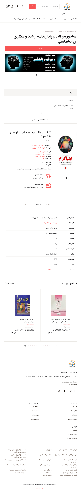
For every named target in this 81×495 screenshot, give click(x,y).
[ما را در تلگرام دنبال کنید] (64, 391)
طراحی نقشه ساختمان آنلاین (68, 449)
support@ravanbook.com (69, 382)
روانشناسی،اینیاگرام (51, 270)
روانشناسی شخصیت (46, 18)
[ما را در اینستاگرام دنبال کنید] (59, 391)
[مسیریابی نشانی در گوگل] (22, 6)
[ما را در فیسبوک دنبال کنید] (74, 391)
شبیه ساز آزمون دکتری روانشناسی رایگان (18, 456)
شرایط (75, 430)
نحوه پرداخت (35, 410)
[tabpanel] (40, 51)
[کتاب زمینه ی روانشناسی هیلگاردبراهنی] (22, 305)
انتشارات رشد (30, 324)
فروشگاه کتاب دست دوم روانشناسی (69, 461)
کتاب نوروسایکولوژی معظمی (68, 475)
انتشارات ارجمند (40, 156)
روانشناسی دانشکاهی (59, 18)
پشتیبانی (74, 414)
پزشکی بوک (48, 470)
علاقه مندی (42, 119)
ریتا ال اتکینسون (29, 326)
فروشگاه (70, 18)
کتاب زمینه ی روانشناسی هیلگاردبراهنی (26, 321)
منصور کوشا (66, 326)
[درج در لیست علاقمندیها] (12, 333)
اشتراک (33, 119)
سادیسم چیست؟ (20, 472)
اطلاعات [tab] (49, 204)
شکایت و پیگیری (72, 434)
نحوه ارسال (35, 414)
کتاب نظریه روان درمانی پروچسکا (15, 459)
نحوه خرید (36, 406)
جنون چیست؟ (47, 449)
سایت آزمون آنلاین (46, 465)
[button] (12, 6)
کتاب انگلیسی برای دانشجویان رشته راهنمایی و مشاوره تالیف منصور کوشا (60, 322)
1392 (42, 158)
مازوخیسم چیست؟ (45, 459)
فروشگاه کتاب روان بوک (38, 147)
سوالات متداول (72, 419)
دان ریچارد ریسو (40, 151)
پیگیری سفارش (34, 419)
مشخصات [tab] (38, 204)
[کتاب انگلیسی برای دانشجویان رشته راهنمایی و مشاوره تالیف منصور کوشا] (58, 305)
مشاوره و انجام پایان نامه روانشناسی (69, 466)
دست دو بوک (47, 475)
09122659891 (73, 385)
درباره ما (74, 406)
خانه (75, 18)
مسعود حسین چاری (40, 153)
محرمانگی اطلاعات (72, 438)
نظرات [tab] (27, 204)
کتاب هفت (48, 472)
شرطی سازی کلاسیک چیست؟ (16, 465)
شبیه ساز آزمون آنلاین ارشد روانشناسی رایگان (17, 451)
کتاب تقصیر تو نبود (71, 470)
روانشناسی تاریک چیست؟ (17, 470)
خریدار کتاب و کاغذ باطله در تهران (66, 454)
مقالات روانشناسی (46, 454)
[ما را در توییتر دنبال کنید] (71, 391)
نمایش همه (10, 283)
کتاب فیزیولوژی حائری (70, 472)
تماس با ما (74, 410)
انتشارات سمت (66, 324)
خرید (40, 48)
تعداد (71, 108)
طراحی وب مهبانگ (38, 488)
